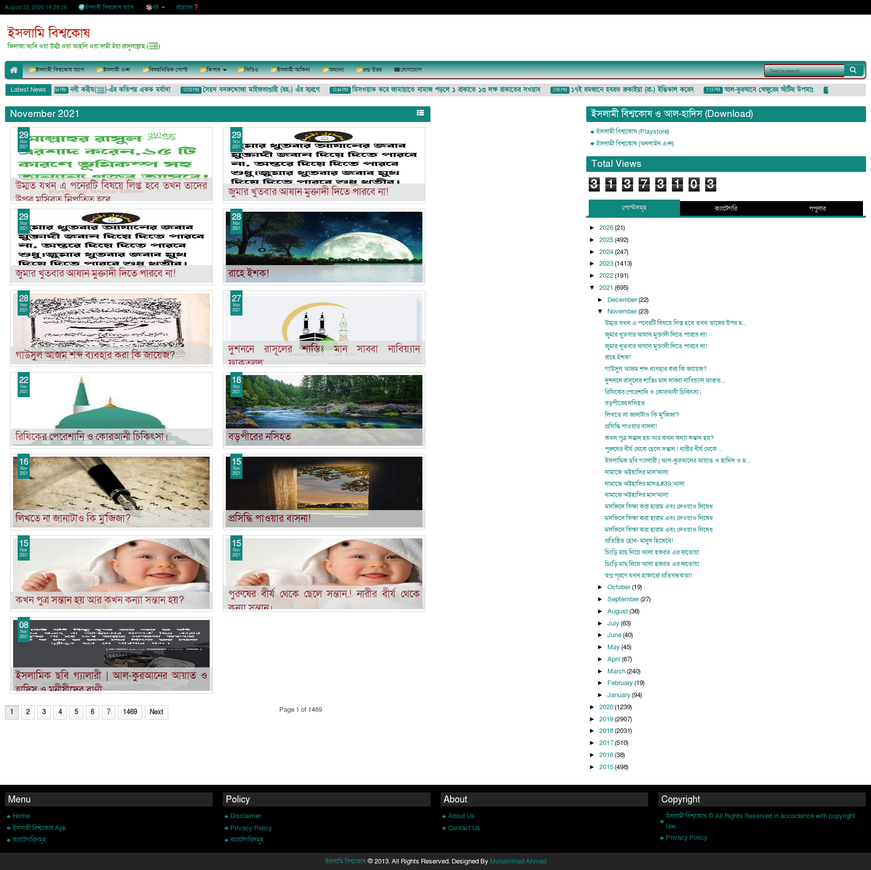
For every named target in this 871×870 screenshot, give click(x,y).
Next (156, 712)
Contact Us (464, 828)
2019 (607, 719)
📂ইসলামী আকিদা (290, 70)
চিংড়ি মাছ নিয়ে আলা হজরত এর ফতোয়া (652, 552)
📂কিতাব (210, 70)
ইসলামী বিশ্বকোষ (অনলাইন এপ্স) (634, 143)
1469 (130, 712)
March (617, 671)
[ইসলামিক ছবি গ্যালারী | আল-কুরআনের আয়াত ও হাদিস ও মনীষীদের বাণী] (111, 655)
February (621, 683)
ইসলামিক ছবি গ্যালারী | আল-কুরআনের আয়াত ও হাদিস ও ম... (678, 460)
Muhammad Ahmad (518, 861)
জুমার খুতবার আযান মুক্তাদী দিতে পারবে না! (308, 192)
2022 (607, 275)
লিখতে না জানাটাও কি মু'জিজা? (73, 518)
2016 (607, 755)
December (623, 299)
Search (853, 70)
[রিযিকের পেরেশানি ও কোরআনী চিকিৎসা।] (111, 410)
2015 (607, 767)
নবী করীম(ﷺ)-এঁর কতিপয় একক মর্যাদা (110, 89)
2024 (607, 252)
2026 (607, 227)
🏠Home (14, 70)
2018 (607, 730)
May (614, 647)
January (619, 695)
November (623, 311)
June (615, 635)
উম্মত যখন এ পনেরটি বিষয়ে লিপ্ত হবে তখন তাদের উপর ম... (675, 323)
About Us (461, 816)
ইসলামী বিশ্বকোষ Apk (40, 828)
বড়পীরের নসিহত (259, 437)
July (614, 623)
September (624, 599)
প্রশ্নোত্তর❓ (188, 7)
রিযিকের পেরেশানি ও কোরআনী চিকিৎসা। (92, 437)
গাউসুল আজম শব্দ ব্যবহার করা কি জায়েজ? (95, 355)
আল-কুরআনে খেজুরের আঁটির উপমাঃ (758, 89)
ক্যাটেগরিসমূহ (29, 839)
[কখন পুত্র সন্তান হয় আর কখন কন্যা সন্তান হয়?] (111, 573)
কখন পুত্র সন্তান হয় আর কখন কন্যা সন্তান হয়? (100, 600)
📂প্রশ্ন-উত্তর (369, 70)
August (618, 611)
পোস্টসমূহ (634, 207)
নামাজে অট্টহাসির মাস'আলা (636, 472)
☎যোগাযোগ (407, 70)
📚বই (152, 7)
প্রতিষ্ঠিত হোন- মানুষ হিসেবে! (639, 540)
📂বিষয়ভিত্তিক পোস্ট (165, 70)
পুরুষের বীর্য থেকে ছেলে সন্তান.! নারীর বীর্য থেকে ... (664, 449)
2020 (607, 707)
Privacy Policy (251, 828)
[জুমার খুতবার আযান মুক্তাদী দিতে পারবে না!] (324, 165)
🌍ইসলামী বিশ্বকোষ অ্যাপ (106, 7)
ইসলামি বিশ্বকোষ (49, 33)
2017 (607, 743)
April (614, 659)
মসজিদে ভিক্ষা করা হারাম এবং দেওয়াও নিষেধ (659, 506)
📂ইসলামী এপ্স (113, 70)
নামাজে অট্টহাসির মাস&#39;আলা (645, 483)
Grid (408, 113)
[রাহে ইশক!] (324, 247)
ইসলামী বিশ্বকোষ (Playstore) (632, 131)
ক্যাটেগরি (726, 208)
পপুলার (817, 208)
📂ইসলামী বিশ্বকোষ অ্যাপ (56, 70)
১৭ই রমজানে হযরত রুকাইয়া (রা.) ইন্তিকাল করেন (622, 89)
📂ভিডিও (247, 70)
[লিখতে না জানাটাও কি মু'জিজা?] (111, 492)
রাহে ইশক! (248, 273)
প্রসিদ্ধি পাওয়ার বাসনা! (269, 518)
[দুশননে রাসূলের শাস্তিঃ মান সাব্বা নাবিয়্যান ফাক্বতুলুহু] (324, 328)
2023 (607, 263)
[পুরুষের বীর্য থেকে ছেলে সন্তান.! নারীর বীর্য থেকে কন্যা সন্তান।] (324, 573)
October (619, 587)
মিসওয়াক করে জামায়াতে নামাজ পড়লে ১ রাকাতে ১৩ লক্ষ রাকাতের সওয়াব (436, 89)
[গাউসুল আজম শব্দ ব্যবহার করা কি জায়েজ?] (111, 328)
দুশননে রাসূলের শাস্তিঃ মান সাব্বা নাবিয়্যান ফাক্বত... (665, 380)
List (420, 113)
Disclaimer (245, 816)
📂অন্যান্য (333, 70)
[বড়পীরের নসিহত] (324, 410)
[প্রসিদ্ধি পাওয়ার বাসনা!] (324, 492)
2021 (607, 287)
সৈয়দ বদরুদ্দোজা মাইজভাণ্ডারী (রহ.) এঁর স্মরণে (251, 89)
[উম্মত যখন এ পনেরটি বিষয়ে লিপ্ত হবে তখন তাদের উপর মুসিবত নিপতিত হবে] (111, 165)
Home (21, 816)
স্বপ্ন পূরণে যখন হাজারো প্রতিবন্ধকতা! (648, 575)
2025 (607, 239)
